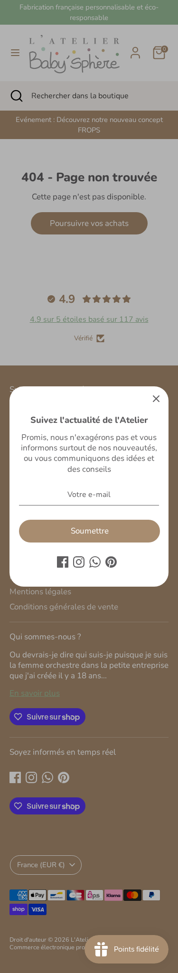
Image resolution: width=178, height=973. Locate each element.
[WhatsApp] (95, 562)
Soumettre (90, 530)
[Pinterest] (111, 562)
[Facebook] (62, 562)
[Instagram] (78, 562)
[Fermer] (156, 398)
